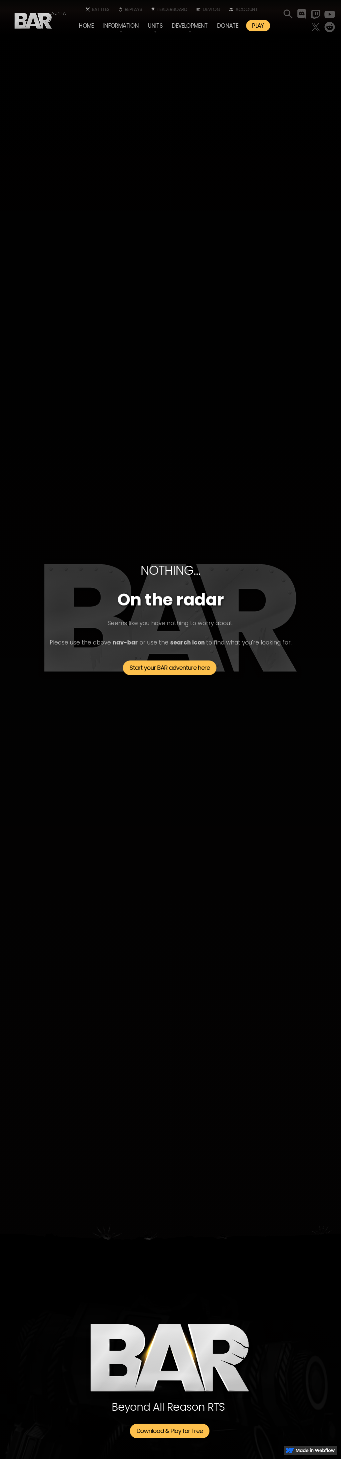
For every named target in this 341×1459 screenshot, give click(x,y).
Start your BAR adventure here (170, 667)
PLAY (258, 26)
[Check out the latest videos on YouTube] (329, 14)
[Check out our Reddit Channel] (329, 27)
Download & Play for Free (170, 1431)
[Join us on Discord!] (301, 14)
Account (246, 9)
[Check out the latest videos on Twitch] (315, 14)
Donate (227, 26)
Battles (101, 9)
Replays (133, 9)
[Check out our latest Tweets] (315, 27)
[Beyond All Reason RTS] (33, 18)
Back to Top (170, 1268)
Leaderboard (172, 9)
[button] (121, 25)
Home (86, 26)
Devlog (211, 9)
